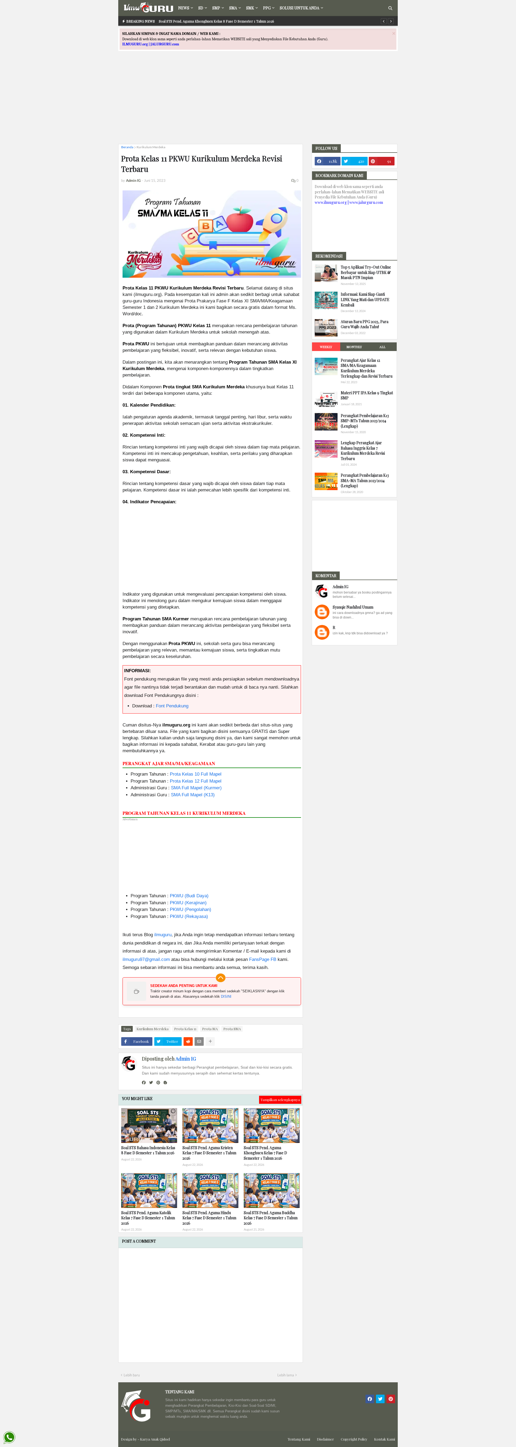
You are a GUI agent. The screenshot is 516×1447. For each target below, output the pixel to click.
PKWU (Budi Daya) (189, 895)
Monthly (354, 347)
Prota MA (210, 1028)
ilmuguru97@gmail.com (146, 959)
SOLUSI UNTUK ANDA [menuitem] (299, 7)
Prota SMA (232, 1028)
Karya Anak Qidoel (155, 1439)
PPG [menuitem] (267, 7)
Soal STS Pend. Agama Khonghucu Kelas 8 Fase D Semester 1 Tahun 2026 (216, 21)
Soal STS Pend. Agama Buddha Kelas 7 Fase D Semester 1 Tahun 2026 (271, 1218)
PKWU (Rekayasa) (189, 916)
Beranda (127, 147)
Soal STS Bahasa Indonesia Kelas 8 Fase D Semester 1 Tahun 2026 (148, 1150)
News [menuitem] (183, 7)
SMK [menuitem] (250, 7)
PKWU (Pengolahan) (190, 909)
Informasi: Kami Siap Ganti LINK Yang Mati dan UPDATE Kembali (365, 299)
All (382, 347)
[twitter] (151, 1083)
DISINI (226, 996)
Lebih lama (285, 1375)
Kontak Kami (384, 1439)
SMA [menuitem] (233, 7)
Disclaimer (325, 1439)
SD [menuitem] (200, 7)
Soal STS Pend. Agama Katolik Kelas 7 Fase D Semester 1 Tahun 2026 (148, 1218)
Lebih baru (132, 1375)
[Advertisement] (258, 102)
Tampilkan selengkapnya (280, 1099)
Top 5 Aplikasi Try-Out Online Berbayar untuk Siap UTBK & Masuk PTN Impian (366, 272)
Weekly (326, 347)
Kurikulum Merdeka (151, 147)
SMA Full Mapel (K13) (193, 794)
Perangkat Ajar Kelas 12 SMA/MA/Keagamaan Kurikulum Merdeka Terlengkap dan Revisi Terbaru (366, 368)
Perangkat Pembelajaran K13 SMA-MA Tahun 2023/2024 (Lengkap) (365, 480)
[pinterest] (158, 1083)
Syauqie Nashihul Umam (353, 607)
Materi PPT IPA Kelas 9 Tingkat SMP (367, 395)
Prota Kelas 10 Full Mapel (195, 774)
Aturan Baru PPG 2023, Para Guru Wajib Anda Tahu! (364, 324)
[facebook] (144, 1083)
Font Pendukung (172, 705)
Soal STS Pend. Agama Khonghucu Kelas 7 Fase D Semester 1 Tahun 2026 (265, 1153)
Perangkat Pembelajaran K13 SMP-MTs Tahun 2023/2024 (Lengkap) (365, 421)
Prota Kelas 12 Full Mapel (195, 781)
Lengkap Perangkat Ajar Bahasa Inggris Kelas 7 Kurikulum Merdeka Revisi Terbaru (363, 450)
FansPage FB (262, 959)
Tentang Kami (299, 1439)
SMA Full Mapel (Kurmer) (196, 787)
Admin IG (185, 1058)
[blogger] (165, 1083)
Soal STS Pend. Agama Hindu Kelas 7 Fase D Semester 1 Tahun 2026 (209, 1218)
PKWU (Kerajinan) (188, 902)
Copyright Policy (354, 1439)
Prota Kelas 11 (185, 1028)
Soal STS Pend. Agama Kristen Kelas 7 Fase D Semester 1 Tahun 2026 (209, 1153)
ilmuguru (162, 934)
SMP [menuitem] (216, 7)
